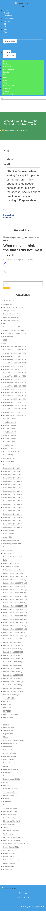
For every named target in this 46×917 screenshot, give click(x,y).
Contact (7, 53)
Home (6, 10)
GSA (5, 27)
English (6, 13)
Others (6, 32)
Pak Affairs (8, 16)
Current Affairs (9, 18)
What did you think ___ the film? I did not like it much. (22, 250)
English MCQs (9, 130)
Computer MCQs (10, 41)
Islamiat (7, 21)
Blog (5, 29)
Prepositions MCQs (21, 130)
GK (5, 24)
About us (7, 44)
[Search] (6, 288)
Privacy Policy (9, 55)
